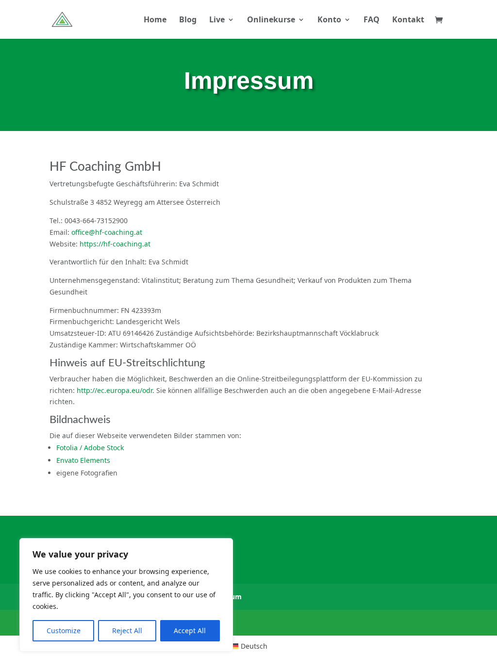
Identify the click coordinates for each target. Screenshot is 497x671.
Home (155, 20)
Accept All (190, 630)
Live (217, 20)
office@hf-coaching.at (106, 232)
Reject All (127, 630)
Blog (188, 20)
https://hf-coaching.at (115, 243)
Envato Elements (83, 460)
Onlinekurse (271, 20)
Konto (329, 20)
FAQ (372, 20)
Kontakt (408, 20)
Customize (64, 630)
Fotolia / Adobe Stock (90, 447)
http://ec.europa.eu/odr (114, 390)
